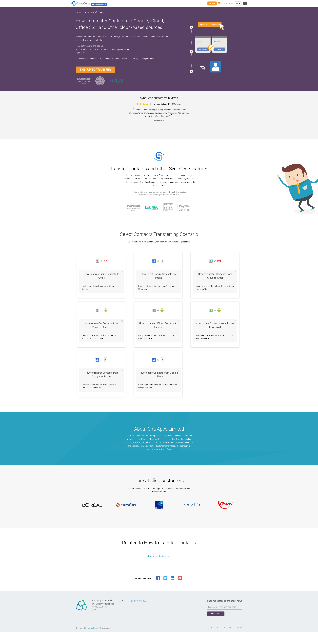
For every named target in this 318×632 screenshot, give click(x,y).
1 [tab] (159, 132)
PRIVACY (227, 628)
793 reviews (176, 104)
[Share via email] (180, 578)
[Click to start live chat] (226, 3)
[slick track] (92, 505)
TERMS (239, 628)
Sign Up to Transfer (95, 69)
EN (237, 3)
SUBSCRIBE (215, 614)
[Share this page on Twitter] (165, 578)
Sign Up (212, 4)
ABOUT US (214, 628)
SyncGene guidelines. (145, 58)
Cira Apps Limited (92, 628)
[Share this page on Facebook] (158, 578)
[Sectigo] (116, 81)
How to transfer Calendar (159, 556)
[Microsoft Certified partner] (84, 81)
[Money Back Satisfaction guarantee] (100, 81)
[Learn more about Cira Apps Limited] (82, 610)
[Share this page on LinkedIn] (172, 578)
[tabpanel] (159, 117)
